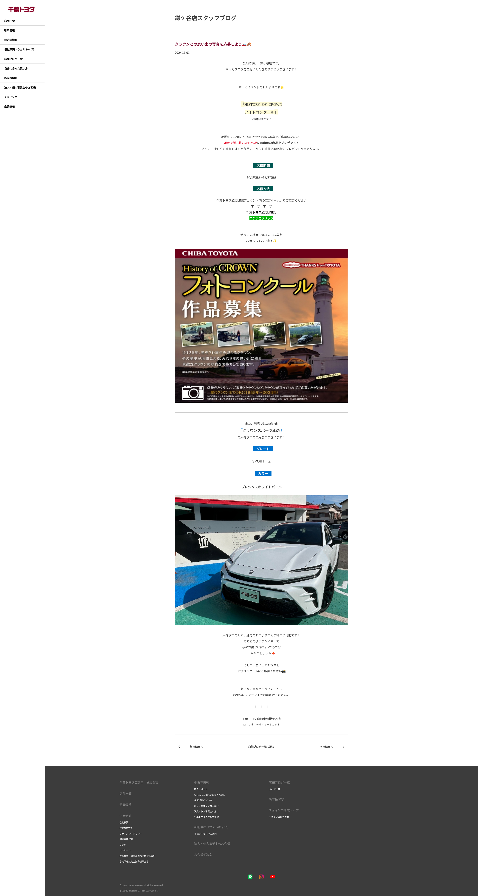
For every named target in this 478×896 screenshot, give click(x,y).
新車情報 (125, 804)
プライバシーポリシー (131, 833)
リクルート (125, 850)
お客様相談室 (203, 854)
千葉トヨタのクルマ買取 (206, 816)
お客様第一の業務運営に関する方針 (137, 855)
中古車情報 (201, 782)
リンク (123, 844)
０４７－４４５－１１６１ (264, 724)
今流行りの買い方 (203, 800)
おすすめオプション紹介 (206, 805)
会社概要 (124, 822)
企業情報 (125, 815)
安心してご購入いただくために (210, 794)
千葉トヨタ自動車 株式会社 (139, 782)
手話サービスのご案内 (205, 833)
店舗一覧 (125, 793)
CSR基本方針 (126, 828)
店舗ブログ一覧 (279, 782)
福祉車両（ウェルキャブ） (212, 827)
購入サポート (201, 789)
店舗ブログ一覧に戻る (261, 746)
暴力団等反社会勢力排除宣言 (134, 861)
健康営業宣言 (126, 839)
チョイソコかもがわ (279, 816)
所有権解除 (276, 799)
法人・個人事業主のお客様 (212, 843)
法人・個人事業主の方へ (206, 811)
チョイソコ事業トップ (284, 810)
